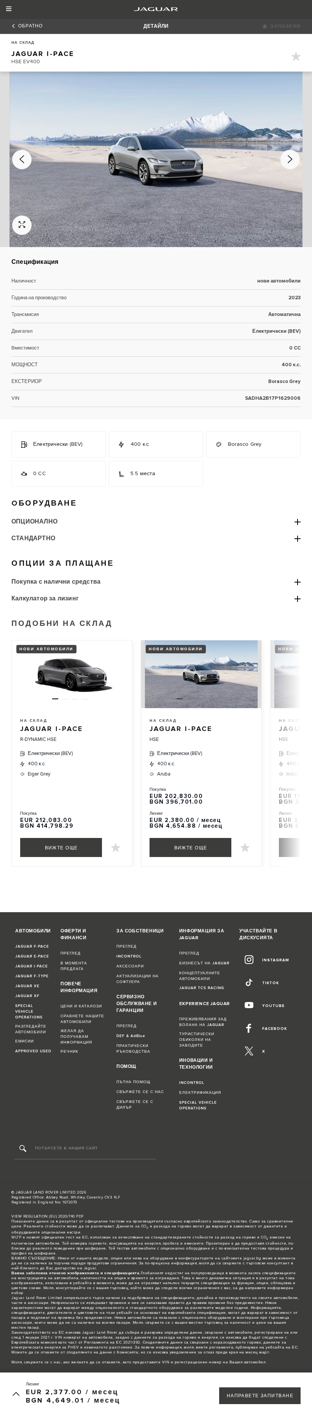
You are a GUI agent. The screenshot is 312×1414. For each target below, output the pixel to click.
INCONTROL (129, 956)
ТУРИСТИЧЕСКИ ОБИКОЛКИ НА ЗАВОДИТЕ (196, 1040)
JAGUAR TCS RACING (201, 988)
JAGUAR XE (27, 986)
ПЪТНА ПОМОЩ (133, 1082)
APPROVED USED (33, 1051)
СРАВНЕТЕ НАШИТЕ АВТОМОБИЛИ (82, 1019)
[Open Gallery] (22, 225)
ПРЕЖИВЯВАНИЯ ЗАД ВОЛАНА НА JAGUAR (203, 1022)
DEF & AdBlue (130, 1036)
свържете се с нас (42, 1362)
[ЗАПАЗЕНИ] (296, 58)
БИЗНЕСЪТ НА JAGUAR (204, 963)
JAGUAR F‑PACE (32, 946)
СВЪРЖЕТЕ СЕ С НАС (140, 1092)
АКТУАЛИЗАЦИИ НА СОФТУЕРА (137, 979)
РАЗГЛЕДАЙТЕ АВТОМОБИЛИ (30, 1029)
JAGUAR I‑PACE (31, 966)
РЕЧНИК (69, 1051)
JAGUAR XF (27, 996)
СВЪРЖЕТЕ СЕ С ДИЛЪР (134, 1105)
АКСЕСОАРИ (130, 966)
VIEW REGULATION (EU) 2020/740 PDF (47, 1216)
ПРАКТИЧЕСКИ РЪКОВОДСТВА (133, 1049)
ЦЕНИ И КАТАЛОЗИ (81, 1006)
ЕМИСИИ (24, 1041)
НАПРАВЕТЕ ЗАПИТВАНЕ (260, 1396)
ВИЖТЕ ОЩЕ (61, 848)
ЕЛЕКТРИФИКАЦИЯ (200, 1092)
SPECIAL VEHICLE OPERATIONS (29, 1012)
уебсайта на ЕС (282, 1347)
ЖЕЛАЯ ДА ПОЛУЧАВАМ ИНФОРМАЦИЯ (76, 1037)
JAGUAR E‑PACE (32, 956)
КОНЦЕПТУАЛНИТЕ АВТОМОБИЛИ (199, 976)
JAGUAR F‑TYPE (32, 976)
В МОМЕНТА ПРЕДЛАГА (73, 966)
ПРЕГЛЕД (70, 953)
